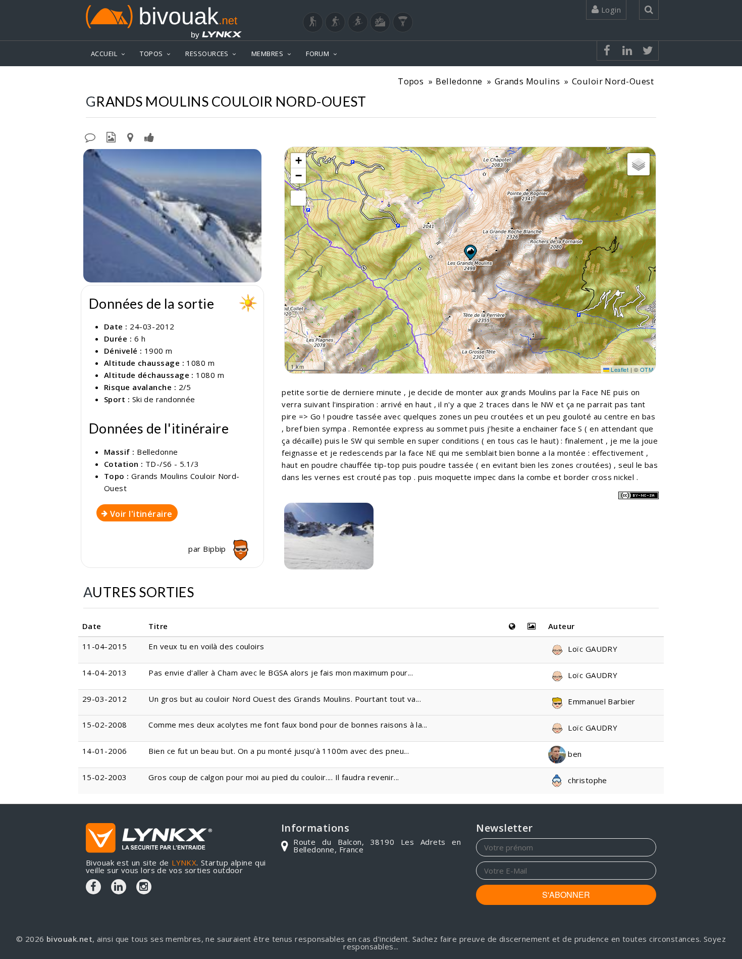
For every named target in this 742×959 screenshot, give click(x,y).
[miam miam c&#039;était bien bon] (172, 216)
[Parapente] (403, 22)
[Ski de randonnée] (358, 22)
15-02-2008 (104, 725)
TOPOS (151, 53)
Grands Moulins (527, 81)
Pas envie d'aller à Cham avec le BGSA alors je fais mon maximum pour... (280, 672)
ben (574, 754)
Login (610, 10)
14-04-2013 (104, 672)
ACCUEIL (104, 53)
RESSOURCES (207, 53)
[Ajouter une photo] (111, 136)
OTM (646, 369)
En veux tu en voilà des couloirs (206, 646)
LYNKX (184, 862)
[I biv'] (149, 136)
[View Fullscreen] (298, 198)
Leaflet (619, 369)
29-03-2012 (104, 699)
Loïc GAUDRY (591, 649)
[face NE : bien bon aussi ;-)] (329, 536)
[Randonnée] (313, 22)
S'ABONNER (566, 894)
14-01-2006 (104, 751)
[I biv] (92, 159)
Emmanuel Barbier (600, 701)
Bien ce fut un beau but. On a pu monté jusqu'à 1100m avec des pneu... (278, 751)
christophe (586, 780)
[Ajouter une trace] (130, 136)
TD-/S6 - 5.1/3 (172, 464)
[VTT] (380, 22)
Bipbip (215, 549)
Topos (410, 81)
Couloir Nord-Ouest (613, 81)
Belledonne (459, 81)
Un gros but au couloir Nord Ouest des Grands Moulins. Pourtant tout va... (284, 699)
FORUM (317, 53)
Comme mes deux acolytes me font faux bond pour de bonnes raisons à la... (287, 725)
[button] (470, 252)
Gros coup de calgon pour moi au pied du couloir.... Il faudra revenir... (273, 777)
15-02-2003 (104, 777)
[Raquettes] (335, 22)
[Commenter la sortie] (90, 136)
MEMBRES (267, 53)
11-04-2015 (104, 646)
